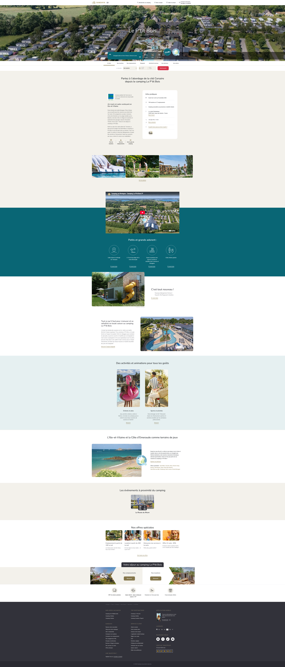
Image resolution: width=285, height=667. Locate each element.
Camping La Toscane (135, 613)
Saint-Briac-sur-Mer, (155, 469)
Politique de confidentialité (137, 643)
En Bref (109, 63)
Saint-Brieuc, (158, 467)
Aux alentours (165, 63)
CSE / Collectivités (110, 631)
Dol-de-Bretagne (176, 469)
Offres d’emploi (109, 648)
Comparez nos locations (111, 634)
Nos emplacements (131, 63)
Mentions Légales (135, 641)
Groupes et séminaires (111, 641)
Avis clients (176, 63)
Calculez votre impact (136, 631)
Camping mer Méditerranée (112, 613)
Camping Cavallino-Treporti (137, 618)
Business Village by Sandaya (112, 643)
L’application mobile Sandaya (137, 634)
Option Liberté (134, 648)
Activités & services (153, 63)
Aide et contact (134, 627)
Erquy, (178, 465)
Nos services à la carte (111, 645)
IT (172, 629)
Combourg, (162, 469)
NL (159, 629)
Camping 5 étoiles (110, 618)
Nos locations (120, 63)
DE (170, 629)
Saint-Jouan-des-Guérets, (167, 467)
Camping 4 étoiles (110, 616)
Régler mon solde (135, 636)
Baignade (142, 63)
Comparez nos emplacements (112, 636)
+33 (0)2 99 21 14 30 (153, 119)
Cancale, (167, 465)
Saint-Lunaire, (168, 469)
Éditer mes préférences (136, 650)
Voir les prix (163, 68)
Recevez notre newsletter (111, 627)
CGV (132, 638)
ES (164, 629)
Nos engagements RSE (111, 638)
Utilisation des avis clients (137, 645)
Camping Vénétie (135, 616)
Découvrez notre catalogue (112, 629)
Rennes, (152, 467)
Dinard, (174, 465)
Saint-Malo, (162, 465)
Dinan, (171, 465)
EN (162, 629)
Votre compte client (135, 629)
